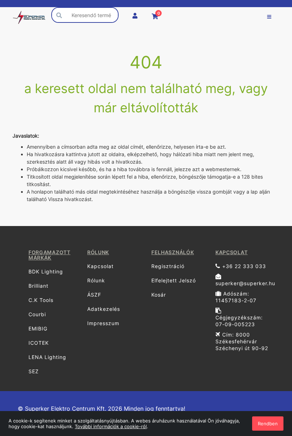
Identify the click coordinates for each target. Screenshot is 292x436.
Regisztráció (167, 266)
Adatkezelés (103, 309)
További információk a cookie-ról (111, 426)
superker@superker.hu (244, 283)
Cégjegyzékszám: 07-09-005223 (239, 320)
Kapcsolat (100, 266)
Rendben (268, 423)
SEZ (33, 371)
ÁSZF (94, 295)
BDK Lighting (45, 271)
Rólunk (96, 280)
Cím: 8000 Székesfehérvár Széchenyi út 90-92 (241, 341)
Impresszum (103, 323)
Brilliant (38, 286)
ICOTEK (38, 343)
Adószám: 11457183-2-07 (235, 297)
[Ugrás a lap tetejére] (271, 392)
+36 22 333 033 (243, 266)
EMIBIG (37, 328)
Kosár (158, 295)
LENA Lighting (47, 357)
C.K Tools (40, 300)
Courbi (37, 314)
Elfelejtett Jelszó (173, 280)
